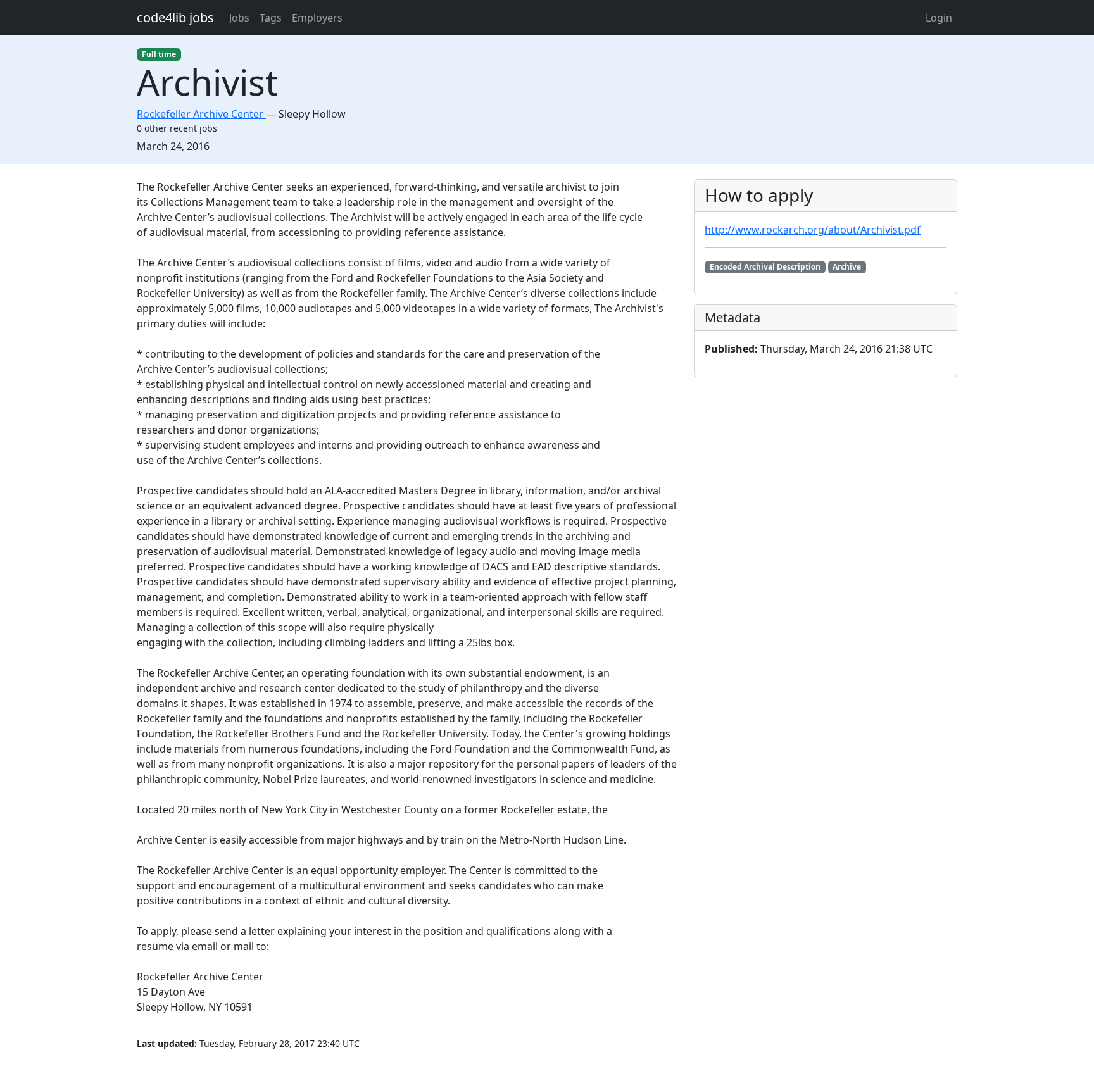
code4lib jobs (175, 17)
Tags (271, 18)
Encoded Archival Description (765, 266)
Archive (847, 266)
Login (939, 18)
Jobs (239, 18)
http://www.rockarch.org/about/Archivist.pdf (813, 230)
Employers (317, 18)
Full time (159, 54)
